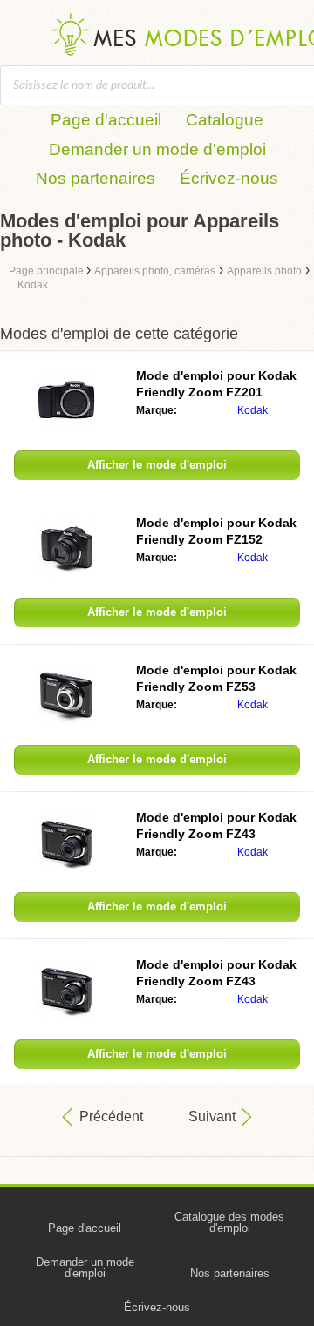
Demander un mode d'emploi (157, 149)
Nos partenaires (95, 178)
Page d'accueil (106, 120)
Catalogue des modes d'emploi (229, 1222)
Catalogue (224, 120)
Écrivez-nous (229, 178)
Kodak (252, 410)
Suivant (212, 1116)
